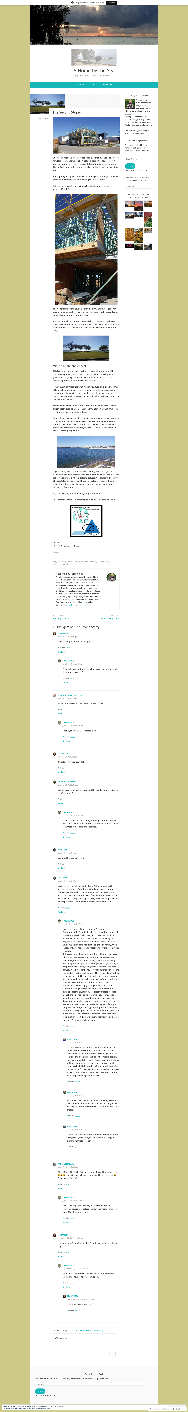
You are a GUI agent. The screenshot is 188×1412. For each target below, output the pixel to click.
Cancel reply (98, 1330)
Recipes (92, 85)
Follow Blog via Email (138, 140)
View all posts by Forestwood (78, 605)
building (62, 561)
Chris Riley (62, 878)
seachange (57, 564)
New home (88, 561)
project (97, 561)
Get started (111, 2)
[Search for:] (138, 186)
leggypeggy (63, 634)
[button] (129, 204)
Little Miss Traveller (67, 782)
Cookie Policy (45, 1408)
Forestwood (68, 661)
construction (72, 561)
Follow (130, 166)
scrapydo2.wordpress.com (70, 695)
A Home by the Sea (94, 70)
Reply (60, 652)
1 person (67, 648)
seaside (65, 564)
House (80, 561)
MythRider (62, 850)
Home (79, 85)
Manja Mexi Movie (66, 1164)
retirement (104, 561)
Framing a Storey (61, 617)
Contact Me (107, 85)
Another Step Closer (110, 617)
